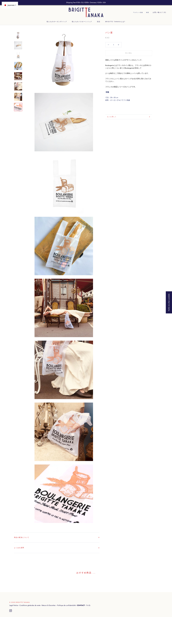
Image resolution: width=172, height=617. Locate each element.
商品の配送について (21, 537)
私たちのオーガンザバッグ (57, 22)
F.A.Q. (88, 605)
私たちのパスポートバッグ (82, 22)
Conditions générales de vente (29, 605)
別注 (98, 22)
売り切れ (128, 53)
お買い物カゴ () (159, 12)
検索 (147, 12)
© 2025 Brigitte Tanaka (19, 602)
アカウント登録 (138, 12)
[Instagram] (10, 611)
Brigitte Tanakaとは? (115, 22)
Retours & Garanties (48, 605)
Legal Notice (13, 605)
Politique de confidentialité (66, 605)
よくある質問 (19, 548)
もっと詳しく (111, 117)
